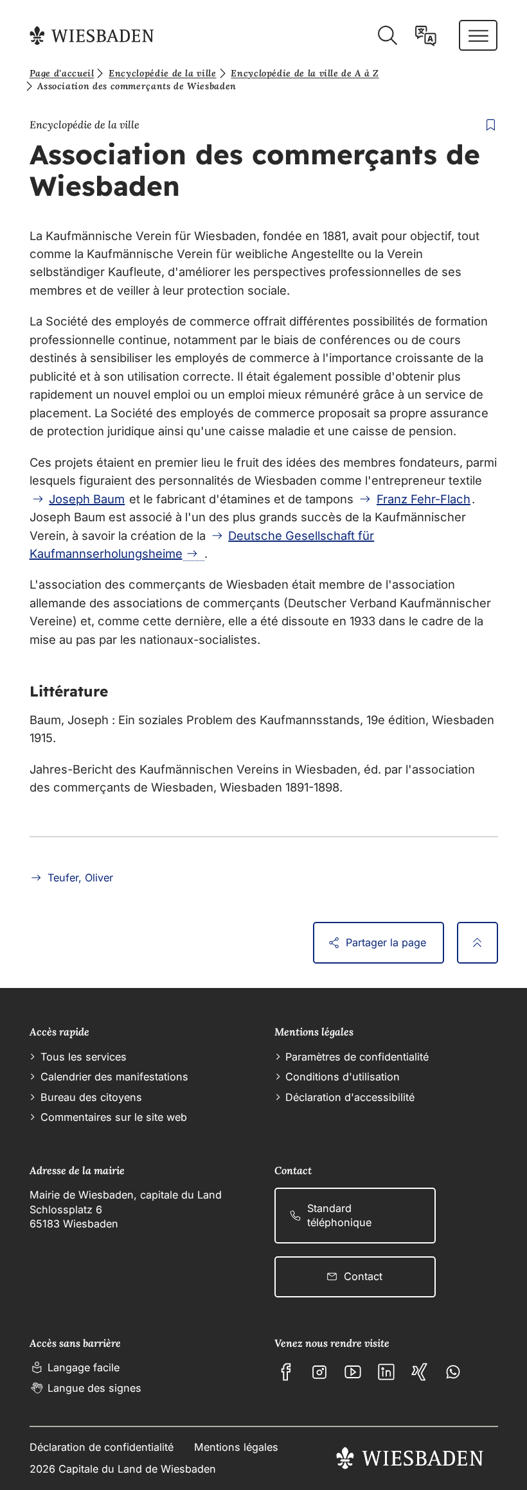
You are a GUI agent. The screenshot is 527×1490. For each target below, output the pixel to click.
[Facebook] (286, 1371)
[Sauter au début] (477, 942)
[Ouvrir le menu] (478, 35)
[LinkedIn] (386, 1371)
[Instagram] (319, 1371)
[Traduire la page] (426, 36)
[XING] (419, 1371)
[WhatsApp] (453, 1371)
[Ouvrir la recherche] (387, 36)
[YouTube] (352, 1371)
